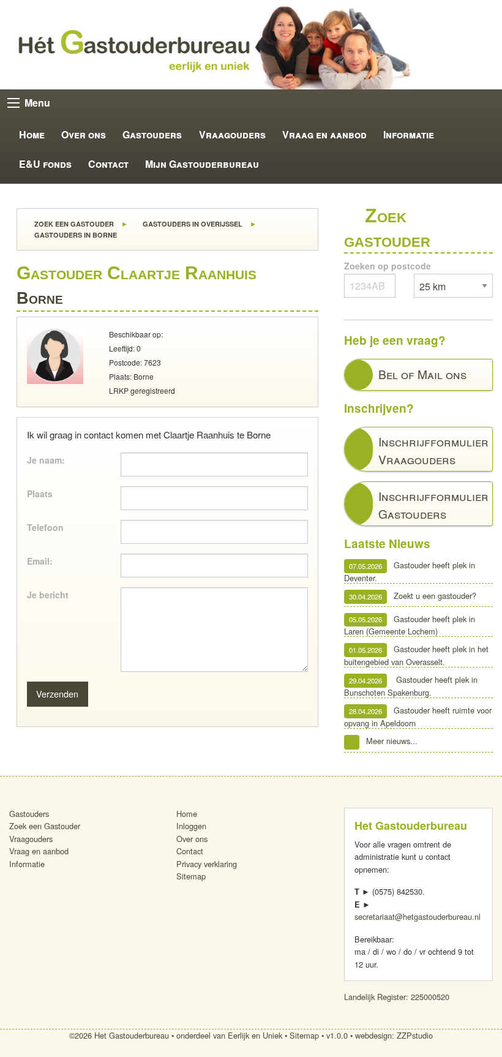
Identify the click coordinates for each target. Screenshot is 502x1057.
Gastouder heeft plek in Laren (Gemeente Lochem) (410, 625)
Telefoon (45, 527)
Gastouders (152, 134)
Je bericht (48, 595)
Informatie (408, 134)
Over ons (83, 134)
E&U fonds (45, 164)
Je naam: (46, 460)
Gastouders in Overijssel (191, 223)
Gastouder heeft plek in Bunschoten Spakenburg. (411, 686)
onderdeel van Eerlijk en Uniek (229, 1035)
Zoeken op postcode (387, 266)
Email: (40, 561)
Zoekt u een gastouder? (413, 596)
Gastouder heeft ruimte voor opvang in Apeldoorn (418, 717)
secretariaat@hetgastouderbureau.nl (417, 916)
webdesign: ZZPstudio (394, 1035)
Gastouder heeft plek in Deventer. (410, 572)
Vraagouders (232, 134)
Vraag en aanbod (324, 134)
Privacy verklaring (206, 864)
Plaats (40, 493)
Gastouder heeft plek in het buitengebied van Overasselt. (416, 656)
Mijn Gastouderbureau (202, 164)
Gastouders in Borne (74, 234)
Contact (108, 164)
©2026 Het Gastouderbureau (119, 1035)
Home (32, 134)
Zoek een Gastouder (73, 223)
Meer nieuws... (392, 741)
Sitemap (191, 876)
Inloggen (191, 826)
